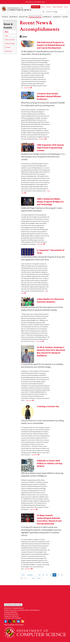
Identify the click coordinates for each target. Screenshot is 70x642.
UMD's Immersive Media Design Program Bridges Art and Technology (50, 201)
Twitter (9, 621)
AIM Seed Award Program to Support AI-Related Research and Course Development (51, 45)
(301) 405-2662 (16, 618)
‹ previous (30, 575)
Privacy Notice (19, 625)
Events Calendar (10, 40)
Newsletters (8, 51)
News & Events (35, 17)
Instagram (14, 621)
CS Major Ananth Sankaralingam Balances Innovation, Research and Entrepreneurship (49, 519)
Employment (35, 7)
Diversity (57, 17)
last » (39, 578)
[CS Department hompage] (35, 632)
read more (27, 88)
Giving (65, 17)
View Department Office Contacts (13, 604)
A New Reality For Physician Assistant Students (50, 300)
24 (43, 575)
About (43, 7)
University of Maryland (35, 2)
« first (23, 575)
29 (62, 575)
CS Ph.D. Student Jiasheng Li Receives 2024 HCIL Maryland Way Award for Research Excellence (51, 351)
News (6, 32)
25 (47, 575)
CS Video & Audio (10, 43)
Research (13, 17)
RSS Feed (22, 621)
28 (58, 575)
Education (23, 17)
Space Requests (57, 7)
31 (25, 578)
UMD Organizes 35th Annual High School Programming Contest (50, 147)
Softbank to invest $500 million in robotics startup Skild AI (49, 463)
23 (39, 575)
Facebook (5, 621)
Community (47, 17)
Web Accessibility (9, 625)
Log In (66, 7)
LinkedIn (18, 621)
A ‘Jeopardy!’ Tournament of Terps (50, 251)
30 (21, 578)
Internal (48, 7)
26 (50, 575)
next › (33, 578)
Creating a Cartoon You (48, 406)
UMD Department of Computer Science (16, 9)
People (5, 17)
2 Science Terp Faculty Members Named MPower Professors (49, 96)
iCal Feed (7, 47)
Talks (6, 36)
